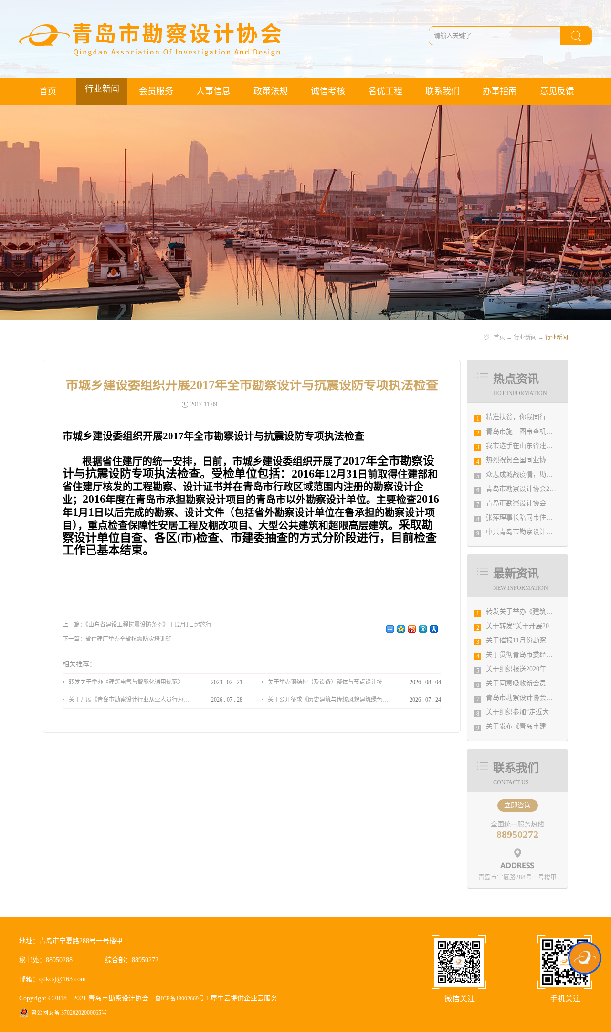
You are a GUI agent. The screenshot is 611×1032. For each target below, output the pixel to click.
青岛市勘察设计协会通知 (522, 697)
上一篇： (137, 624)
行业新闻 (525, 337)
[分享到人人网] (434, 629)
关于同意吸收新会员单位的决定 (532, 683)
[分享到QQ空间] (401, 629)
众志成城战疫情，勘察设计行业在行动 (543, 474)
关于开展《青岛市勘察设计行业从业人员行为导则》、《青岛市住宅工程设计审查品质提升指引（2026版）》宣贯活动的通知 (129, 699)
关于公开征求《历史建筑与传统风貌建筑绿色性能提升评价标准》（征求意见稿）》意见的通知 (328, 699)
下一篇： (117, 639)
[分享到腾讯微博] (423, 629)
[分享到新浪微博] (412, 629)
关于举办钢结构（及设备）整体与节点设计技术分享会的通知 (328, 682)
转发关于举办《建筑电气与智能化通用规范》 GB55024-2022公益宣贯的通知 (129, 682)
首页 (47, 91)
